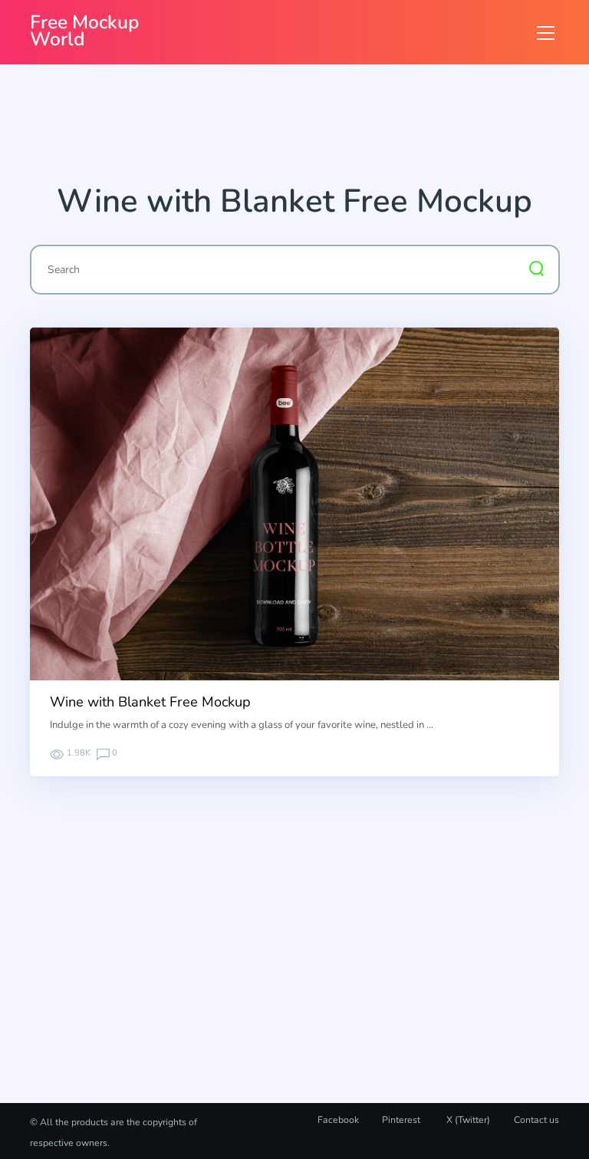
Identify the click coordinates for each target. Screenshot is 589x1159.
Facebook (338, 1120)
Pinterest (401, 1120)
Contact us (536, 1120)
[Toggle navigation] (545, 32)
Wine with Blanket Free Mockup (150, 702)
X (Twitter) (467, 1120)
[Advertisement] (309, 129)
